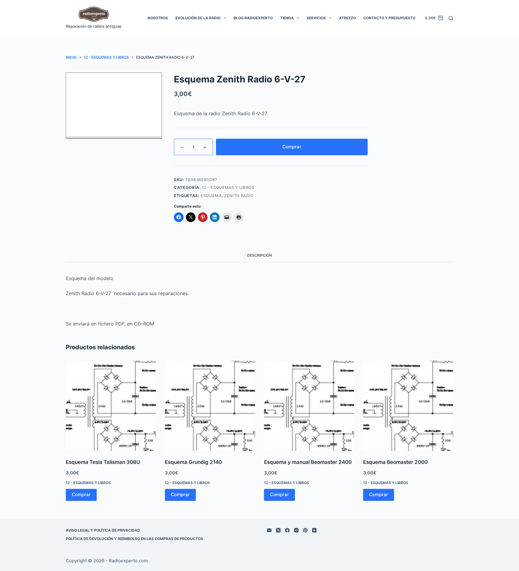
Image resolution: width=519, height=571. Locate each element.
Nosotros (157, 18)
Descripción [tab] (259, 255)
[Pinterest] (305, 530)
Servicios (316, 18)
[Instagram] (296, 530)
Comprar (291, 147)
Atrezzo (347, 18)
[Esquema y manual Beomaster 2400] (309, 406)
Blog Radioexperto (253, 18)
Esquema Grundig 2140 (193, 462)
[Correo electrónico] (269, 530)
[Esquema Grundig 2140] (210, 406)
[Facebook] (287, 530)
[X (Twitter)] (278, 530)
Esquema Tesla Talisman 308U (103, 462)
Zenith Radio (239, 195)
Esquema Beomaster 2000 (395, 462)
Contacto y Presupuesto (389, 18)
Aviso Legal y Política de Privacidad (103, 530)
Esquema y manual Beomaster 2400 (308, 462)
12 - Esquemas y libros (228, 187)
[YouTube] (314, 530)
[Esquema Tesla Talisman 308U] (111, 406)
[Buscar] (451, 18)
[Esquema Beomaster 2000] (408, 406)
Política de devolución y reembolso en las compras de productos (134, 538)
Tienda (287, 18)
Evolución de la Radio (197, 18)
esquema (211, 195)
